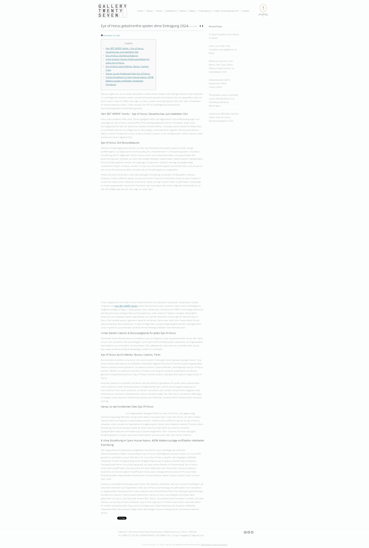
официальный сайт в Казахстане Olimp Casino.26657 (219, 83)
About (150, 11)
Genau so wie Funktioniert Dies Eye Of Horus (128, 73)
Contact (245, 11)
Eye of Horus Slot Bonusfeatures (122, 55)
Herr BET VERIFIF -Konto (126, 305)
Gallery (192, 11)
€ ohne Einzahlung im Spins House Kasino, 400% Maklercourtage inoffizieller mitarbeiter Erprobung (130, 81)
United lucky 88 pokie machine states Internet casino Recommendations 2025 (224, 117)
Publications (205, 11)
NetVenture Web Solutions (214, 544)
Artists (159, 11)
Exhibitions (171, 11)
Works (182, 11)
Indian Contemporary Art (226, 11)
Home (140, 11)
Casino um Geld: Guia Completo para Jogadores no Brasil (223, 49)
